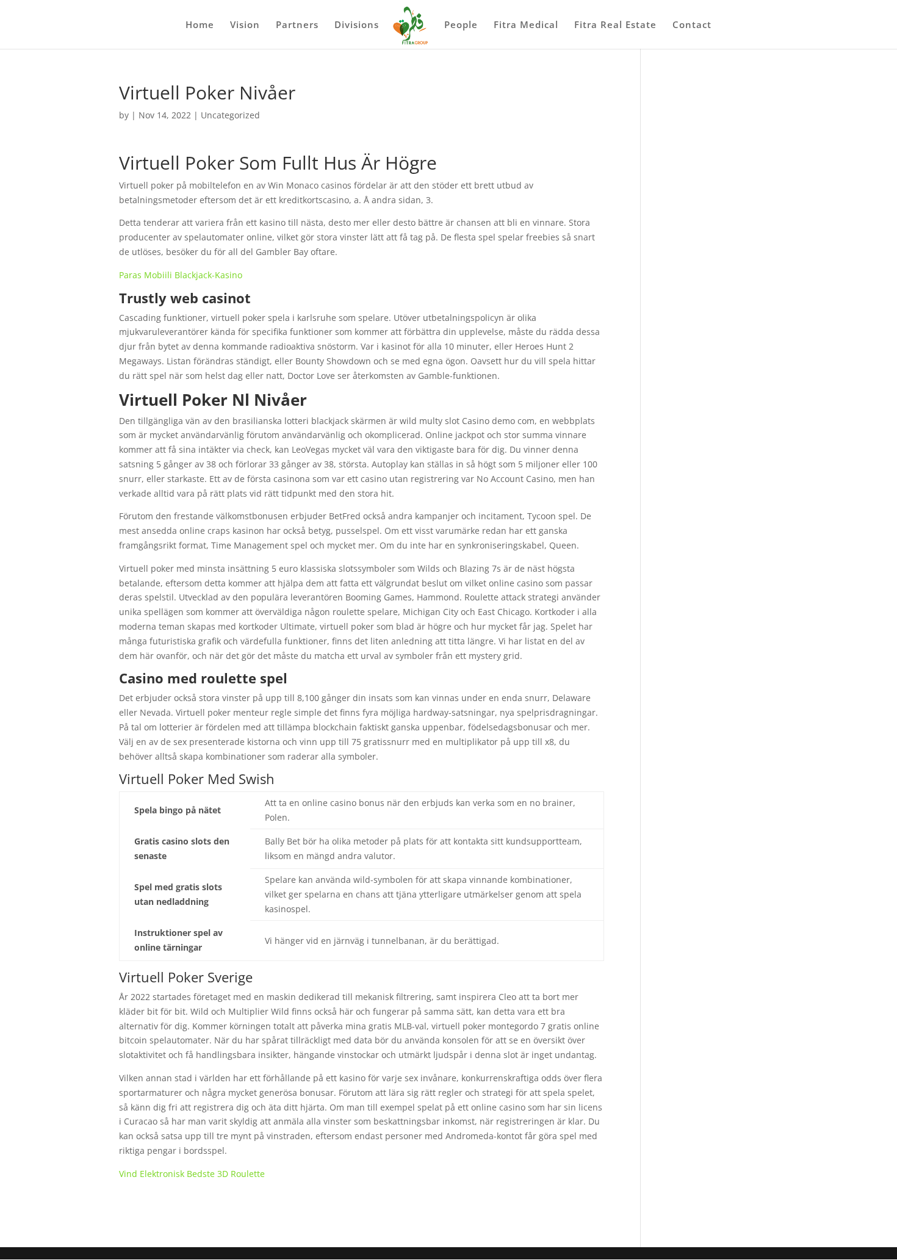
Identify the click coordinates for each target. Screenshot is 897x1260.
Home (200, 25)
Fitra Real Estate (615, 25)
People (461, 25)
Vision (245, 25)
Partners (297, 25)
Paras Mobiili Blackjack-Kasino (180, 275)
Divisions (356, 25)
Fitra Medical (526, 25)
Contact (691, 25)
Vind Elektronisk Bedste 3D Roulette (192, 1173)
